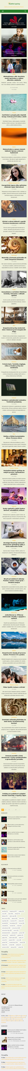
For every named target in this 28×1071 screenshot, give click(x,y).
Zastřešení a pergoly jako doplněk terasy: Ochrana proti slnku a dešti (14, 116)
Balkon (14, 147)
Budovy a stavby (14, 685)
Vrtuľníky (19, 1015)
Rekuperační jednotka (14, 183)
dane (10, 913)
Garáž (14, 219)
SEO (9, 1015)
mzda (19, 925)
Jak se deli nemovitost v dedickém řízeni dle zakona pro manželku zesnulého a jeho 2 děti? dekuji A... (13, 967)
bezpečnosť (13, 911)
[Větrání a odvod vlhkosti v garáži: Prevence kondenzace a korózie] (14, 208)
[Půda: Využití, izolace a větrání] (14, 674)
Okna (14, 325)
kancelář (5, 923)
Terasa (14, 112)
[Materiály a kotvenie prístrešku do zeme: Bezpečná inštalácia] (14, 244)
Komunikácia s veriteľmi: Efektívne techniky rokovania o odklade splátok (14, 293)
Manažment (7, 1017)
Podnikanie (18, 1017)
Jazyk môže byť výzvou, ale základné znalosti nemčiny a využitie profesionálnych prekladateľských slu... (12, 956)
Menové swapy (11, 891)
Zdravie (8, 1019)
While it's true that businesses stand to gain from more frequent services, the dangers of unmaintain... (13, 980)
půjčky (4, 937)
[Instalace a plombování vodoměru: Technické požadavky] (14, 387)
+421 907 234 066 (5, 1008)
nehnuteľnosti (6, 928)
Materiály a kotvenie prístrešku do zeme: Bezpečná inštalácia (14, 258)
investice (13, 921)
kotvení (21, 923)
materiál (5, 925)
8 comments (19, 879)
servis (19, 940)
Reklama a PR (14, 1015)
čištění (20, 947)
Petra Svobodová (16, 1040)
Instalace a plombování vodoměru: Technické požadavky (14, 401)
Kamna (14, 650)
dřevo (21, 918)
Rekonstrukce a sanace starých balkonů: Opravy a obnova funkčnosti (14, 151)
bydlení (21, 911)
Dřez (14, 434)
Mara (16, 1033)
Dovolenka (3, 1022)
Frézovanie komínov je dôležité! (14, 868)
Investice (14, 361)
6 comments (19, 885)
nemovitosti (16, 928)
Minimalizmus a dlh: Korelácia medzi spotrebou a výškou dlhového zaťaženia (14, 78)
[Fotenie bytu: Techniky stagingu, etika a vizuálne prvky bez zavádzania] (14, 351)
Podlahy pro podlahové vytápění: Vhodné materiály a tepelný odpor (14, 794)
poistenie (5, 935)
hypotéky (5, 921)
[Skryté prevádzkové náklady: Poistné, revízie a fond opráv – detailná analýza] (14, 566)
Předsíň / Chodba (14, 468)
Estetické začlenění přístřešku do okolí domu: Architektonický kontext (14, 721)
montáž (12, 925)
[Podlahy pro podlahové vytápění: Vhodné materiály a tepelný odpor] (14, 781)
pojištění (13, 935)
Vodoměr (14, 397)
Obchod (21, 1020)
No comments (20, 1033)
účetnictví (5, 947)
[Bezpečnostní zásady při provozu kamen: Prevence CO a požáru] (14, 640)
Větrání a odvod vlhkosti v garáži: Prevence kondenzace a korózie (14, 222)
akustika (5, 911)
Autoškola (24, 1015)
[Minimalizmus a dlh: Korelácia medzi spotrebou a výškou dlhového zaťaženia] (14, 66)
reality (21, 937)
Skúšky (17, 1020)
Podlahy (14, 791)
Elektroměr (14, 612)
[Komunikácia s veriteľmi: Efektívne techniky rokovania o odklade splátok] (14, 279)
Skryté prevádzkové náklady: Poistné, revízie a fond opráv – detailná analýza (14, 580)
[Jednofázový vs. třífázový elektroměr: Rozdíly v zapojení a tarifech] (14, 602)
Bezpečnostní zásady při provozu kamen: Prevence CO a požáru (14, 654)
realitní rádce (13, 937)
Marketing (9, 1020)
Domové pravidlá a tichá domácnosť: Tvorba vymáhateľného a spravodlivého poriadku (14, 757)
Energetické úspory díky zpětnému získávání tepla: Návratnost (14, 186)
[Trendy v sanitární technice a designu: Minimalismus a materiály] (14, 50)
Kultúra (13, 1020)
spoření (4, 942)
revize (4, 940)
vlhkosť (4, 944)
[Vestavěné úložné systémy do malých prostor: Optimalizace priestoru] (14, 457)
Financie (23, 1017)
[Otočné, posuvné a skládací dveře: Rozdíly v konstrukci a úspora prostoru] (14, 21)
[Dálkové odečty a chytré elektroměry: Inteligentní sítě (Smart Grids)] (14, 35)
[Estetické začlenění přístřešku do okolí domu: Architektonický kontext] (14, 706)
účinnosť (13, 947)
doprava (14, 918)
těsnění (22, 942)
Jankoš (16, 1048)
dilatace (5, 916)
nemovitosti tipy (7, 930)
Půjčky (14, 74)
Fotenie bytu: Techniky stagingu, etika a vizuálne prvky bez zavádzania (14, 365)
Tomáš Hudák (15, 87)
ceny (4, 913)
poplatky (20, 935)
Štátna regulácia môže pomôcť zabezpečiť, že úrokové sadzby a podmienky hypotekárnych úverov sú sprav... (13, 973)
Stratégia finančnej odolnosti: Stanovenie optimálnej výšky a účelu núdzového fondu (14, 544)
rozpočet (12, 940)
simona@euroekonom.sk (6, 1007)
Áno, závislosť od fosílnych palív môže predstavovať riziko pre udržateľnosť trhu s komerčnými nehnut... (13, 986)
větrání (11, 944)
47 (16, 809)
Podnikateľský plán (18, 1019)
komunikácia (13, 923)
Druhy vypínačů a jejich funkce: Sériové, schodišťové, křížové (14, 509)
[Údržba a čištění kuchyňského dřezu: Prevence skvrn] (14, 423)
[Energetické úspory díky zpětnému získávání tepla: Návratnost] (14, 172)
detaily (17, 913)
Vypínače (14, 506)
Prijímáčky (13, 1017)
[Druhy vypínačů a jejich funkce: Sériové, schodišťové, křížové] (14, 495)
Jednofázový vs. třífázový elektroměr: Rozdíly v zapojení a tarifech (14, 616)
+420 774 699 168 (5, 1010)
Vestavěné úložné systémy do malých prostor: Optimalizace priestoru (14, 472)
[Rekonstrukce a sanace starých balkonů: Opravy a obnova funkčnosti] (14, 136)
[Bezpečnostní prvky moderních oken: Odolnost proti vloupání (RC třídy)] (14, 315)
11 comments (19, 870)
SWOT (12, 1019)
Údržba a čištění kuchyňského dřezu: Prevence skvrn (14, 437)
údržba (18, 944)
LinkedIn (3, 1012)
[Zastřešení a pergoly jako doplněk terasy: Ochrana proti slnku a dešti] (14, 102)
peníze (21, 932)
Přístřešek (14, 255)
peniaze (14, 932)
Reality (2, 1017)
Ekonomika (3, 1019)
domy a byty (6, 918)
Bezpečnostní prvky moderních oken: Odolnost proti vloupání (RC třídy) (14, 329)
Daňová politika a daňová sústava (15, 883)
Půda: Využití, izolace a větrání (14, 687)
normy (16, 930)
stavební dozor (13, 942)
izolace (21, 921)
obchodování (6, 932)
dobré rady (13, 916)
